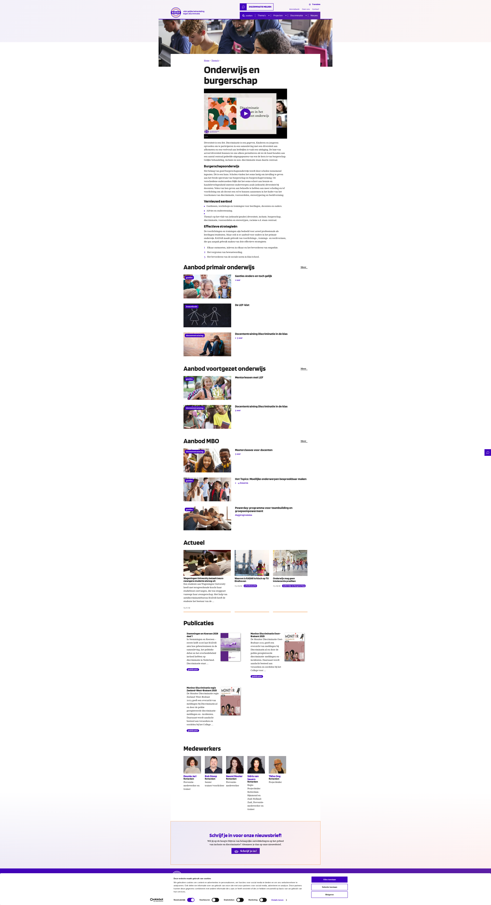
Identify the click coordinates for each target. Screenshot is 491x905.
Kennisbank (294, 9)
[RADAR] (189, 12)
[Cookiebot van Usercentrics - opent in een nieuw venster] (157, 900)
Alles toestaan (329, 879)
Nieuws (314, 15)
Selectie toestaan (329, 887)
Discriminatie (296, 15)
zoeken (249, 15)
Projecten (278, 15)
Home (206, 61)
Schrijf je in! (248, 851)
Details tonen (277, 900)
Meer (303, 267)
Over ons (306, 9)
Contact (315, 9)
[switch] (215, 900)
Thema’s (262, 15)
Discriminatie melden (260, 7)
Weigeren (329, 895)
